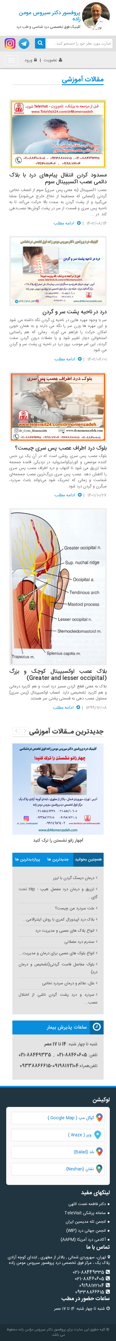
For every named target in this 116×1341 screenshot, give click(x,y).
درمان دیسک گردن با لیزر (73, 878)
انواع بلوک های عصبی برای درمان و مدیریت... (56, 953)
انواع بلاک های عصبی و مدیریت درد (64, 930)
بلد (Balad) (84, 1152)
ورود (28, 60)
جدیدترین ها (58, 859)
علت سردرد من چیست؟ (74, 908)
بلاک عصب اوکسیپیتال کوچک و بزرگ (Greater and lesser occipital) (58, 675)
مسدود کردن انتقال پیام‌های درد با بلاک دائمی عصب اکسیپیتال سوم (58, 179)
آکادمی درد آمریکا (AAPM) (83, 1239)
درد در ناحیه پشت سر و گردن (74, 312)
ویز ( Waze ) (79, 1135)
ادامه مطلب (64, 223)
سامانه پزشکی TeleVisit (85, 1213)
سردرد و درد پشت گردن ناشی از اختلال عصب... (58, 998)
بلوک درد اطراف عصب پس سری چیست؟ (61, 448)
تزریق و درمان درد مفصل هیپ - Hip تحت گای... (58, 893)
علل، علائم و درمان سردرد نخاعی (68, 983)
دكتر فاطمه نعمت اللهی (87, 1204)
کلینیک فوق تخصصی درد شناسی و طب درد (48, 19)
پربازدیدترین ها (27, 859)
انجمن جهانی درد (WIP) (86, 1230)
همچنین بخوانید (88, 859)
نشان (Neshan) (85, 1169)
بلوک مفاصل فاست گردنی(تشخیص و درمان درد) (58, 968)
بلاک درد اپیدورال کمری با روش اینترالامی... (58, 919)
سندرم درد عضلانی (79, 941)
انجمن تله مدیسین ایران (86, 1221)
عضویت (50, 60)
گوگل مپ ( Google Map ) (71, 1118)
